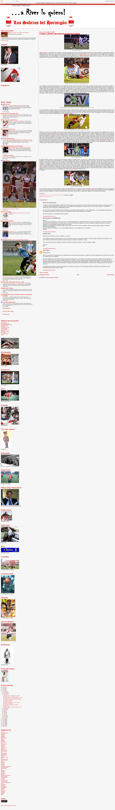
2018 (3, 687)
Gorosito (3, 778)
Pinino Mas (3, 790)
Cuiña (2, 783)
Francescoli (3, 742)
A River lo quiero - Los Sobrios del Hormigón (19, 32)
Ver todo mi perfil (4, 40)
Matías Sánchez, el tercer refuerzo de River (11, 276)
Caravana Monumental (6, 782)
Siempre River (4, 786)
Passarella (3, 733)
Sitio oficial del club (5, 323)
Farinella (3, 792)
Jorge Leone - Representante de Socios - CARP (13, 281)
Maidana (54, 135)
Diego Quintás (4, 751)
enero (4, 717)
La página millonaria (5, 327)
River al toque (4, 322)
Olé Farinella (3, 755)
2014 (3, 718)
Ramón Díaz (3, 737)
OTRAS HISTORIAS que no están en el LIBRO (13, 146)
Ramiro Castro (4, 781)
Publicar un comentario (43, 272)
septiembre (5, 708)
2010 (3, 723)
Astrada (2, 770)
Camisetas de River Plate (6, 324)
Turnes (2, 756)
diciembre (5, 692)
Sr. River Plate (4, 760)
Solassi (2, 763)
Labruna (3, 779)
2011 (3, 722)
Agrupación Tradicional (6, 775)
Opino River (5, 230)
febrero (4, 716)
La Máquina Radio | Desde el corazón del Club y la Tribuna (15, 239)
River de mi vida (50, 196)
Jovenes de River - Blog (8, 311)
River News (3, 326)
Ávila (2, 758)
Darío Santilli (3, 754)
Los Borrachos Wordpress (8, 138)
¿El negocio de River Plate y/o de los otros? (11, 702)
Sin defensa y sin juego (7, 701)
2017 (3, 688)
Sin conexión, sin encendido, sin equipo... (11, 704)
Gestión (2, 731)
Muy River (3, 330)
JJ (1, 752)
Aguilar (2, 735)
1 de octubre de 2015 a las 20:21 (49, 248)
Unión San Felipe (4, 333)
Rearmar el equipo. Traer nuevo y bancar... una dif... (13, 697)
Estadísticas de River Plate (9, 129)
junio (4, 711)
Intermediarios (4, 750)
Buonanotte (3, 787)
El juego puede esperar (7, 303)
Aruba (2, 334)
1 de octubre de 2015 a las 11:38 (49, 231)
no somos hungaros (7, 211)
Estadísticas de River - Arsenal (15, 231)
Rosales (3, 785)
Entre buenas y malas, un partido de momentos (12, 699)
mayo (4, 712)
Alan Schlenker (4, 776)
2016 (3, 689)
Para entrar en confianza (8, 703)
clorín (2, 761)
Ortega (2, 749)
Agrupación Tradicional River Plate (10, 113)
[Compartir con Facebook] (71, 195)
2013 (3, 719)
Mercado (102, 139)
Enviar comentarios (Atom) (52, 277)
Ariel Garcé (3, 773)
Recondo (3, 788)
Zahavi (2, 789)
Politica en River (6, 104)
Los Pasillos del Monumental (9, 302)
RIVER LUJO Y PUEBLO (8, 288)
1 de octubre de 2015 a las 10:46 (49, 216)
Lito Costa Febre (4, 780)
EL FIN (4, 289)
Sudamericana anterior (84, 54)
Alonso (2, 772)
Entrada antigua (110, 274)
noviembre (5, 693)
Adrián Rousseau (4, 767)
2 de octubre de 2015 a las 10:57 (49, 270)
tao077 (45, 250)
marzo (4, 715)
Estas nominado (6, 705)
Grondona (3, 746)
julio (4, 710)
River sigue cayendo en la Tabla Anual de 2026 (12, 114)
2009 (3, 724)
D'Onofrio (3, 736)
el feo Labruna (6, 314)
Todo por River (4, 328)
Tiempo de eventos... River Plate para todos (11, 695)
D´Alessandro (4, 777)
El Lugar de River (6, 308)
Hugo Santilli (3, 744)
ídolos (2, 738)
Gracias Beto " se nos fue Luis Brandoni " (17, 121)
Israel (2, 743)
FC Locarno (3, 332)
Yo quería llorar (6, 156)
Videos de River (6, 160)
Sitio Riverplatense (5, 329)
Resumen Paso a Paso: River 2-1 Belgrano (11, 208)
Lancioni (3, 765)
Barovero (63, 93)
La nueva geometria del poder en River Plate (17, 105)
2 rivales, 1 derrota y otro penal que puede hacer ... (13, 707)
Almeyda (3, 739)
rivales (92, 188)
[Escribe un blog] (68, 195)
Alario (40, 165)
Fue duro (45, 52)
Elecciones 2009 (4, 759)
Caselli (2, 745)
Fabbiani (3, 791)
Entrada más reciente (44, 274)
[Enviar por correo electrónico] (66, 195)
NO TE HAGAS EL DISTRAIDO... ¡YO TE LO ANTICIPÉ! (13, 283)
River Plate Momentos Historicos (10, 119)
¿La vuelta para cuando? (8, 700)
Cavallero (3, 771)
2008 (3, 726)
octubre (4, 694)
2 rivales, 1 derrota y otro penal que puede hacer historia (59, 33)
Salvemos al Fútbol (5, 331)
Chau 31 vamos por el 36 (13, 222)
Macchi (2, 774)
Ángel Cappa (4, 753)
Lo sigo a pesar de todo (8, 155)
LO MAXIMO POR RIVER (8, 221)
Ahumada (3, 762)
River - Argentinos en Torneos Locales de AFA (17, 130)
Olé (2, 769)
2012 (3, 721)
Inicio (78, 274)
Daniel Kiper (3, 768)
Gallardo (111, 188)
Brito (2, 794)
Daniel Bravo (4, 748)
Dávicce (2, 747)
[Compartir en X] (69, 195)
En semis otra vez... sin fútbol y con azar (11, 696)
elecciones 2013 (4, 757)
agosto (4, 709)
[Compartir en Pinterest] (72, 195)
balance (2, 764)
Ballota (2, 793)
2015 (3, 691)
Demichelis (3, 784)
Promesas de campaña (6, 766)
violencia (3, 740)
